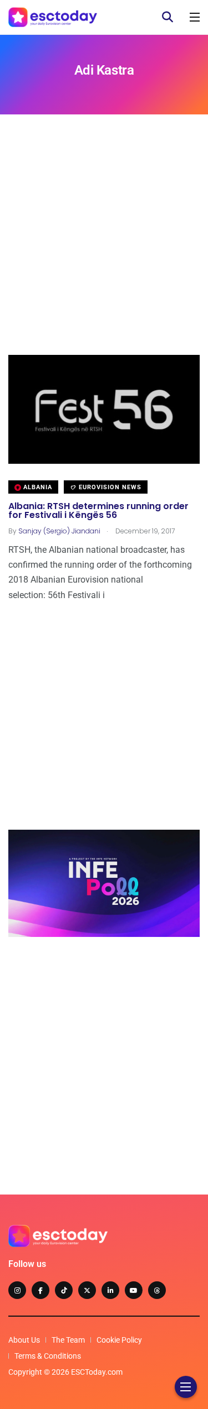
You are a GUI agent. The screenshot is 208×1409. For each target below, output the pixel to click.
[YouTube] (134, 1290)
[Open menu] (194, 17)
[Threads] (157, 1290)
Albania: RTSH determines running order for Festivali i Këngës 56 (98, 510)
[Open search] (167, 17)
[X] (87, 1290)
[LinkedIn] (110, 1290)
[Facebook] (40, 1290)
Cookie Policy (119, 1339)
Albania (36, 487)
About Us (24, 1339)
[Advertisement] (104, 251)
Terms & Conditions (47, 1356)
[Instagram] (17, 1290)
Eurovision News (109, 487)
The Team (68, 1339)
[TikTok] (64, 1290)
